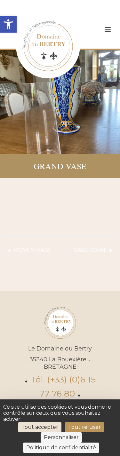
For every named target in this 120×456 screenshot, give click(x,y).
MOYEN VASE (32, 250)
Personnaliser (61, 437)
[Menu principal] (107, 30)
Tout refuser (84, 427)
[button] (8, 24)
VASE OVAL (90, 250)
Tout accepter (39, 427)
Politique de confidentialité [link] (61, 447)
